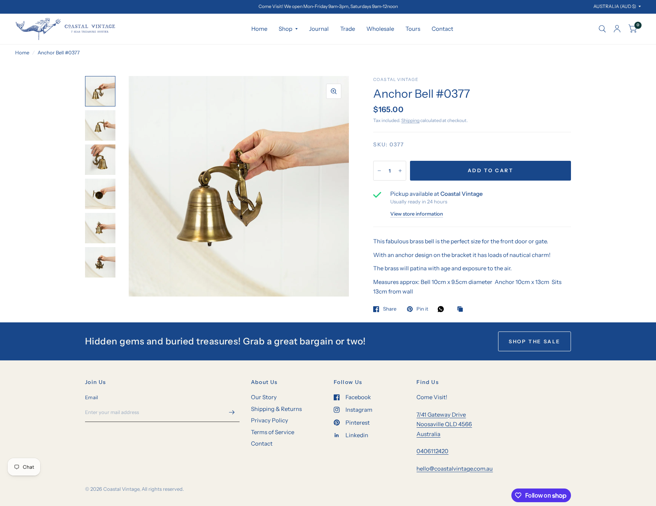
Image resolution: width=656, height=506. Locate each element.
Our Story (264, 397)
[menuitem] (259, 29)
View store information (416, 213)
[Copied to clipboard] (462, 309)
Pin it (422, 309)
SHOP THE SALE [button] (534, 341)
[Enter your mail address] (232, 412)
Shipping (410, 120)
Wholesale (380, 28)
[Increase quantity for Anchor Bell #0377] (400, 170)
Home (259, 28)
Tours (412, 28)
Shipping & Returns (276, 408)
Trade (347, 28)
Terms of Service (272, 432)
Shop (285, 28)
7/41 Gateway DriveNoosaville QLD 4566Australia (444, 424)
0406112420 (432, 451)
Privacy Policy (269, 420)
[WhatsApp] (443, 309)
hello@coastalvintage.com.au (454, 468)
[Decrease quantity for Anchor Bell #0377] (379, 170)
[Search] (602, 29)
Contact (442, 28)
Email (91, 397)
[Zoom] (333, 91)
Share (389, 309)
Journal (319, 28)
